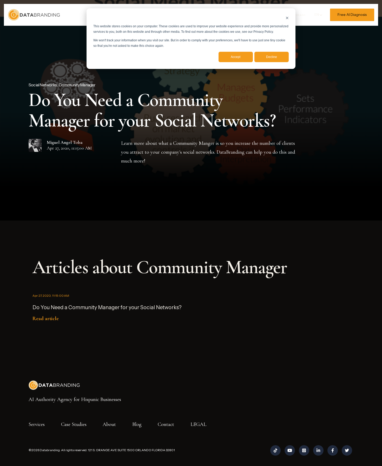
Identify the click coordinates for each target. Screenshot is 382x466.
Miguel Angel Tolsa (64, 142)
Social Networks (43, 84)
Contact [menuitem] (166, 424)
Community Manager (77, 84)
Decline (271, 57)
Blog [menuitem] (137, 424)
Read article (45, 318)
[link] (34, 14)
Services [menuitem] (37, 424)
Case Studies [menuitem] (74, 424)
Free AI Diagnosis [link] (352, 14)
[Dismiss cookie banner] (287, 18)
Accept (235, 57)
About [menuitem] (109, 424)
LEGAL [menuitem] (198, 424)
